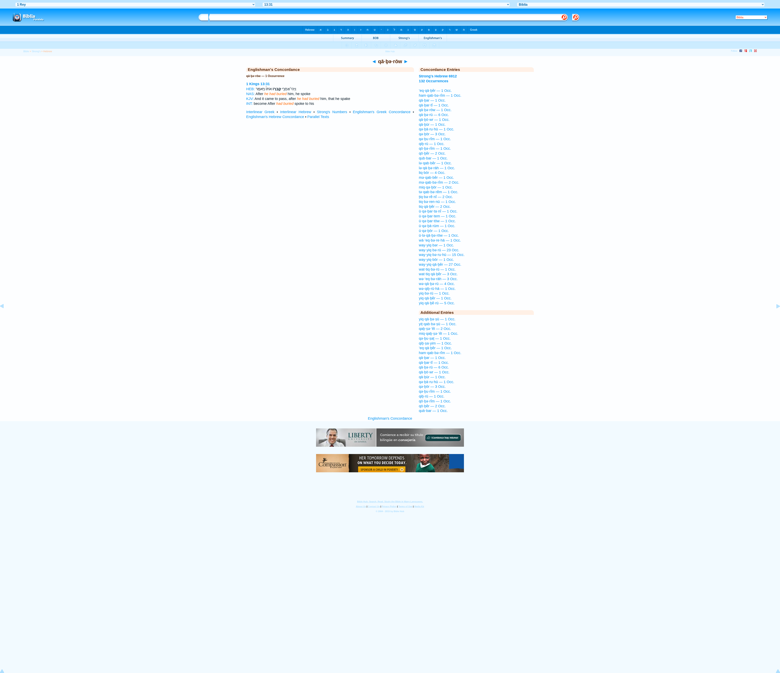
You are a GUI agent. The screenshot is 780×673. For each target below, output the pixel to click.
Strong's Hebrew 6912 (438, 76)
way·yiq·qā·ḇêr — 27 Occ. (440, 264)
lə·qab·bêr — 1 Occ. (435, 163)
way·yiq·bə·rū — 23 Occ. (439, 250)
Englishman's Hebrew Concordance (275, 117)
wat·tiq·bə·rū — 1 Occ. (437, 269)
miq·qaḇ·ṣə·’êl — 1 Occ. (438, 334)
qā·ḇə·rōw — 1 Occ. (435, 110)
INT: (249, 104)
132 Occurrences (433, 81)
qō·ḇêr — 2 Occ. (432, 153)
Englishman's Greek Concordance (382, 112)
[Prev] (5, 315)
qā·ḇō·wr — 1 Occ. (434, 120)
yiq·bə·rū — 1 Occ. (434, 293)
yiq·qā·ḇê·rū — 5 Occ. (437, 303)
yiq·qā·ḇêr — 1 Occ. (435, 298)
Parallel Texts (318, 117)
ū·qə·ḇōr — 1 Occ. (434, 231)
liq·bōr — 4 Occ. (432, 173)
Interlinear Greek (260, 112)
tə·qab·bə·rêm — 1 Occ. (438, 192)
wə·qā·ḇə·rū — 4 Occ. (437, 284)
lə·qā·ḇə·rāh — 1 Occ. (437, 168)
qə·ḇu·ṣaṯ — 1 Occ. (435, 338)
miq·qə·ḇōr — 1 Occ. (436, 187)
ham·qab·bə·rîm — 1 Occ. (440, 95)
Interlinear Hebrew (295, 112)
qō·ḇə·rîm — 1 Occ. (435, 148)
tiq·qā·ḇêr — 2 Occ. (435, 207)
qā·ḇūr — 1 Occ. (432, 124)
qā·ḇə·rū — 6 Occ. (434, 115)
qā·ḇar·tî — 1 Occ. (434, 105)
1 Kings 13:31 (258, 84)
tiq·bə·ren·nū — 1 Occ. (437, 202)
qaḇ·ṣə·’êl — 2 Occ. (435, 329)
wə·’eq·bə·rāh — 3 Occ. (438, 279)
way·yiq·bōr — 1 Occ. (436, 260)
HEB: (250, 89)
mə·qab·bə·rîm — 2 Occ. (439, 182)
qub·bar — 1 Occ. (433, 158)
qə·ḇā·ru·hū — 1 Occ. (436, 129)
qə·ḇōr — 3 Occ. (432, 134)
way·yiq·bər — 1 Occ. (436, 245)
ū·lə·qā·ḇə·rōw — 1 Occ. (439, 235)
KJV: (250, 99)
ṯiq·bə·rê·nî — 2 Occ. (436, 197)
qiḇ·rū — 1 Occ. (431, 144)
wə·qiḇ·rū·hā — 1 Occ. (437, 289)
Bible (26, 51)
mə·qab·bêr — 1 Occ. (436, 178)
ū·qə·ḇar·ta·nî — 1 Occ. (438, 211)
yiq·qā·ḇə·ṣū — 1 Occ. (437, 319)
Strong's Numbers (332, 112)
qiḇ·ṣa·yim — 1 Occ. (435, 343)
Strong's (36, 51)
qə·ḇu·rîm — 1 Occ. (435, 139)
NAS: (250, 94)
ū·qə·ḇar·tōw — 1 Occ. (437, 221)
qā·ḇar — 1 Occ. (432, 100)
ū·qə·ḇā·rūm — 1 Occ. (437, 226)
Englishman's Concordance (390, 418)
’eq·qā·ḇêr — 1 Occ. (435, 91)
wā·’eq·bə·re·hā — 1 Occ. (440, 240)
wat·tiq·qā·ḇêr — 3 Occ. (438, 274)
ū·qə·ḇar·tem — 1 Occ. (437, 216)
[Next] (775, 315)
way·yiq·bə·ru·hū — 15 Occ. (442, 255)
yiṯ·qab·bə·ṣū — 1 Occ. (437, 324)
